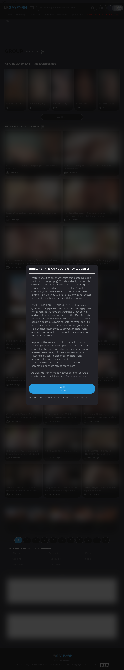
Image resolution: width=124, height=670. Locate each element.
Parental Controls (76, 376)
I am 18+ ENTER (62, 388)
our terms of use (82, 398)
